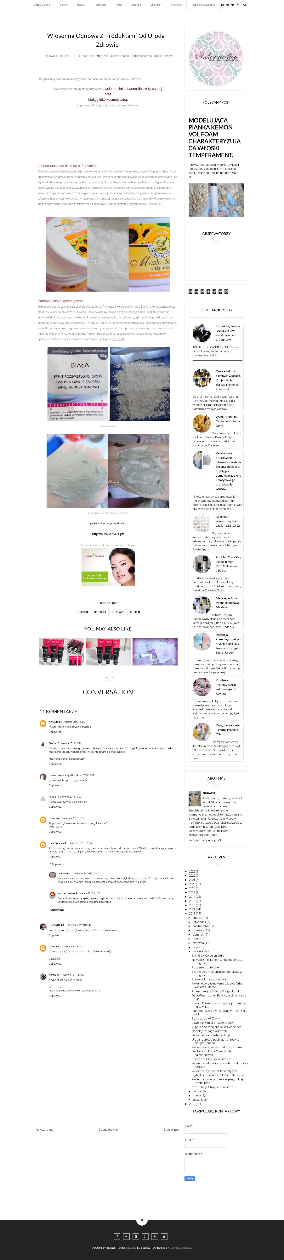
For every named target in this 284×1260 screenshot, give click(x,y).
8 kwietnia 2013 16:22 (69, 743)
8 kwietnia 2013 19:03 (69, 796)
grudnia (197, 918)
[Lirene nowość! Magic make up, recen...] (61, 651)
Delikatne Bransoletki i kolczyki (211, 1035)
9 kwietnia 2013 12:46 (87, 873)
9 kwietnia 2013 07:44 (79, 925)
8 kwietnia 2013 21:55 (80, 843)
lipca (195, 939)
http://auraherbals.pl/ (108, 534)
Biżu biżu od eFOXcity (206, 1018)
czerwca (198, 943)
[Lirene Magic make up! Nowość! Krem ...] (108, 651)
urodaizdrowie (66, 893)
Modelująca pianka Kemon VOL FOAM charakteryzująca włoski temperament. (215, 137)
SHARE (84, 612)
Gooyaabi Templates (181, 1247)
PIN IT (136, 612)
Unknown (54, 818)
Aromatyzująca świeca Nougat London (217, 991)
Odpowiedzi (58, 864)
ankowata (63, 873)
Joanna (114, 55)
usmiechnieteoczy (59, 775)
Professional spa (141, 55)
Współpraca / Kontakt (217, 1204)
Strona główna (108, 1129)
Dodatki (136, 4)
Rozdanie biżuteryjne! (205, 967)
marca (197, 1091)
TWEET (102, 612)
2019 (192, 888)
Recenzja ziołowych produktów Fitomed (218, 1047)
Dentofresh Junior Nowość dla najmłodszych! (211, 1053)
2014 (192, 909)
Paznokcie (100, 4)
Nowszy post (44, 1129)
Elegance (131, 1247)
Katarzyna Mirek (58, 843)
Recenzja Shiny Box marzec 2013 (213, 1059)
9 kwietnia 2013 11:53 (72, 946)
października (200, 926)
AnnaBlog (54, 721)
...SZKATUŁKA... (57, 925)
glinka (104, 55)
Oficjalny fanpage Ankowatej (210, 1031)
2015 (192, 905)
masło (125, 55)
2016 (192, 901)
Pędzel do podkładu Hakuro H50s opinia (218, 1075)
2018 (192, 892)
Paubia (52, 796)
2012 (192, 1104)
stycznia (198, 1099)
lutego (197, 1095)
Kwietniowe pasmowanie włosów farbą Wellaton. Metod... (217, 985)
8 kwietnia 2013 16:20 (73, 721)
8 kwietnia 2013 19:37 (72, 818)
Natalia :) (54, 974)
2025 (192, 871)
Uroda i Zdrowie (163, 55)
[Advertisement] (108, 132)
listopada (198, 922)
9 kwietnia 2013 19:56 (72, 974)
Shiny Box (156, 4)
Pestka (52, 743)
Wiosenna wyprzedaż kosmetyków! (214, 1071)
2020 (192, 884)
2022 (192, 875)
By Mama (176, 4)
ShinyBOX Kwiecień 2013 (208, 955)
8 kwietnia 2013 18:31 (82, 775)
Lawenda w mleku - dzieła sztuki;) (213, 1023)
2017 (192, 896)
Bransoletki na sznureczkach (210, 979)
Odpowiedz (55, 731)
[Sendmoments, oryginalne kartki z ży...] (155, 651)
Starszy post (172, 1129)
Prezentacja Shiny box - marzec (212, 1087)
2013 (192, 913)
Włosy (119, 4)
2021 (192, 880)
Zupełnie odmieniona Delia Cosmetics (216, 1027)
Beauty (81, 4)
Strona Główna (42, 4)
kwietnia (198, 951)
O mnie (63, 4)
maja (195, 947)
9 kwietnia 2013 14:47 (87, 893)
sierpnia (197, 934)
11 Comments (85, 55)
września (198, 930)
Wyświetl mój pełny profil (205, 840)
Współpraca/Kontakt (203, 4)
